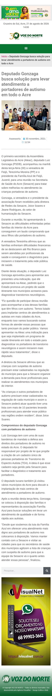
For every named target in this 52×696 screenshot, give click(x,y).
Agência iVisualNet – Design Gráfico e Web (32, 690)
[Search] (47, 570)
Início (4, 56)
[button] (26, 48)
